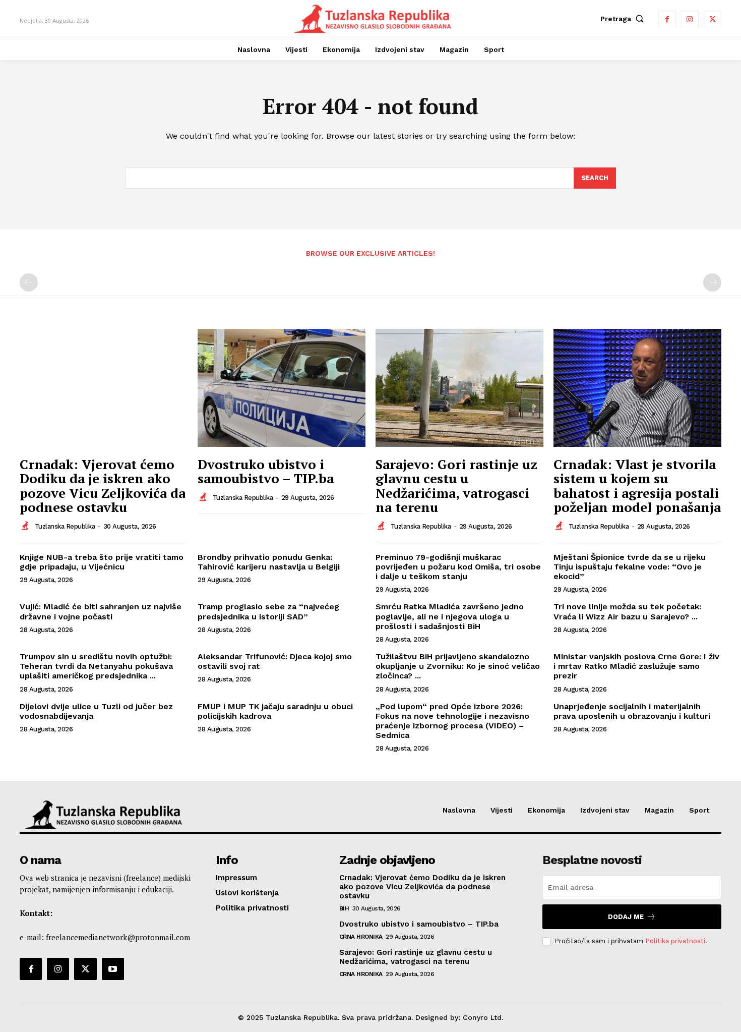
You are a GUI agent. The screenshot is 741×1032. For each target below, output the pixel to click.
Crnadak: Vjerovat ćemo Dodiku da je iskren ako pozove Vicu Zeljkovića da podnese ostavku (103, 485)
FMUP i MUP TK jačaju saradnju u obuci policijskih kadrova (275, 711)
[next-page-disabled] (712, 282)
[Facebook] (667, 19)
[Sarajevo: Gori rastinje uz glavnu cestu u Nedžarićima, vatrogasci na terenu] (459, 387)
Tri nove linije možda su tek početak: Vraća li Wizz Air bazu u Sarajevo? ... (627, 611)
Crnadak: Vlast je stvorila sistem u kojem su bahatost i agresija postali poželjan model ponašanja (637, 485)
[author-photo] (26, 526)
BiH (344, 908)
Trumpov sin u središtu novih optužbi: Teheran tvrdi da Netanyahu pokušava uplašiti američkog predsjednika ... (96, 666)
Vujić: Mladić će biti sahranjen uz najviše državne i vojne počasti (100, 611)
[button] (624, 18)
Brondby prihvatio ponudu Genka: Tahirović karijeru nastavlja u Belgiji (269, 561)
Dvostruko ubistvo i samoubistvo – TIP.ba (266, 471)
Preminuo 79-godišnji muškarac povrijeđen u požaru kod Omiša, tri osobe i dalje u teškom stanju (458, 566)
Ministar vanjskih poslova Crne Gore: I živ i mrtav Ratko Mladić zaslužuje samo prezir (636, 666)
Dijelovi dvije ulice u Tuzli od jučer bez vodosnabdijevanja (96, 711)
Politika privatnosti (675, 941)
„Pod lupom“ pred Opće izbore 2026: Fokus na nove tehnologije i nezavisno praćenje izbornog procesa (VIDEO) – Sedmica (452, 721)
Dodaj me (626, 917)
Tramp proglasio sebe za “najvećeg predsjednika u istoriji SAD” (268, 611)
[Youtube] (113, 969)
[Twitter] (712, 19)
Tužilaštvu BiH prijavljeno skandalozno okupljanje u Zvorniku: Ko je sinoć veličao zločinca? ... (458, 666)
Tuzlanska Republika (65, 526)
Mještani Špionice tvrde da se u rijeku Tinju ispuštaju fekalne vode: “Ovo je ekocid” (629, 566)
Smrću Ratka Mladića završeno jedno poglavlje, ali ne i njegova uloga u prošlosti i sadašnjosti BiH (450, 616)
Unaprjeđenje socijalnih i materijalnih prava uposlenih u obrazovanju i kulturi (631, 711)
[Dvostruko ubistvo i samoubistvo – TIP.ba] (281, 387)
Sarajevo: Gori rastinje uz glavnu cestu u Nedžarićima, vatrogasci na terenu (456, 485)
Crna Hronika (361, 936)
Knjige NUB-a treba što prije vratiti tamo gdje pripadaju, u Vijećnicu (101, 561)
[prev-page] (29, 282)
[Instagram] (690, 19)
